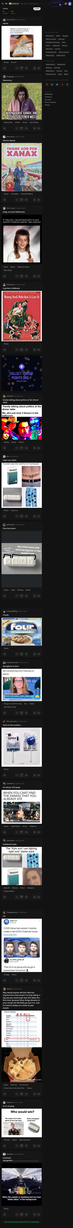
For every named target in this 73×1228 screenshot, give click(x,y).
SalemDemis (10, 783)
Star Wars (50, 49)
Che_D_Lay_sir (11, 208)
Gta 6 (48, 45)
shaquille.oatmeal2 (12, 662)
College (7, 974)
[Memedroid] (6, 3)
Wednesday (50, 55)
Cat (66, 71)
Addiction (33, 826)
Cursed (14, 62)
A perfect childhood (11, 288)
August (66, 36)
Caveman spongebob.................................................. (21, 1159)
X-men (58, 49)
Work (66, 74)
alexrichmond (11, 19)
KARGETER (10, 396)
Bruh (6, 267)
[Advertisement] (58, 18)
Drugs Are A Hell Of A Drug (13, 704)
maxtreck (9, 1102)
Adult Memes (16, 826)
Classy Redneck (9, 891)
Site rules (48, 100)
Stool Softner (35, 122)
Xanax (7, 62)
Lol (4, 916)
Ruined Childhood (27, 194)
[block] (39, 68)
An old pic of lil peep (11, 787)
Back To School (51, 39)
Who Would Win (25, 1140)
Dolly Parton (61, 55)
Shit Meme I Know (10, 707)
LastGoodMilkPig (12, 611)
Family (7, 442)
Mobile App (48, 94)
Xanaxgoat (15, 194)
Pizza (6, 1085)
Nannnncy (7, 80)
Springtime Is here (11, 666)
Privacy (47, 105)
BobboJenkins (11, 284)
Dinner (22, 442)
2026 (58, 36)
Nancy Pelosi (9, 122)
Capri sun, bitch (9, 460)
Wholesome (50, 71)
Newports (31, 888)
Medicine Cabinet (24, 267)
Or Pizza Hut (24, 1085)
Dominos (14, 1085)
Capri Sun (15, 510)
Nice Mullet (8, 270)
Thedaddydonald (12, 912)
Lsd (26, 704)
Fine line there (9, 528)
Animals (57, 68)
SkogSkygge (10, 76)
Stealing (20, 590)
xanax (5, 23)
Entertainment (51, 74)
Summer (62, 39)
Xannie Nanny (9, 140)
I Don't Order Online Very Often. (15, 1088)
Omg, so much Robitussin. (14, 212)
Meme (29, 590)
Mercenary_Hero (12, 721)
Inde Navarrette (51, 52)
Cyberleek (57, 45)
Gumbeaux (10, 1154)
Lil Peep (7, 1140)
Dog (60, 74)
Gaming (49, 68)
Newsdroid (50, 36)
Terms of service (50, 102)
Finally (6, 615)
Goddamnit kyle (10, 844)
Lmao (25, 826)
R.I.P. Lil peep (8, 1106)
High (13, 590)
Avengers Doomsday (53, 42)
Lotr (64, 42)
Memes (15, 888)
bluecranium (10, 137)
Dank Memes (51, 64)
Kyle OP (7, 888)
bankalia (9, 989)
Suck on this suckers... (12, 725)
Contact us (48, 97)
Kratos (65, 45)
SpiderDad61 (11, 524)
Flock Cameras (64, 52)
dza (8, 456)
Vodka (18, 122)
